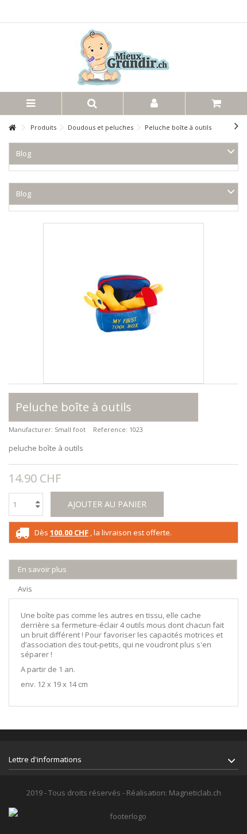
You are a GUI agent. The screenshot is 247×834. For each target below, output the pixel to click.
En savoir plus (42, 569)
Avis (25, 589)
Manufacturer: (31, 429)
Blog (23, 153)
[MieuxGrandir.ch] (123, 57)
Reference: (110, 429)
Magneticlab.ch (195, 792)
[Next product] (236, 126)
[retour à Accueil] (12, 128)
